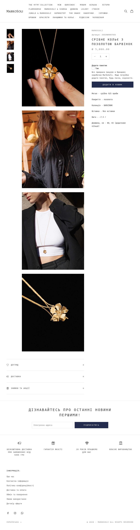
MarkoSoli (97, 31)
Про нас (10, 476)
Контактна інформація (17, 481)
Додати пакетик (99, 65)
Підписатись (91, 425)
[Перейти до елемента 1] (10, 33)
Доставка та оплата (16, 490)
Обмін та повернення (17, 494)
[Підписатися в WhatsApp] (22, 513)
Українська (13, 522)
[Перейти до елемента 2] (10, 45)
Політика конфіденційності (20, 485)
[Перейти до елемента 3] (10, 57)
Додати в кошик (112, 85)
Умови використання (16, 499)
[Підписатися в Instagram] (15, 513)
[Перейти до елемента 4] (10, 68)
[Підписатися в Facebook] (8, 513)
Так (97, 68)
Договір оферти (14, 503)
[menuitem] (41, 5)
